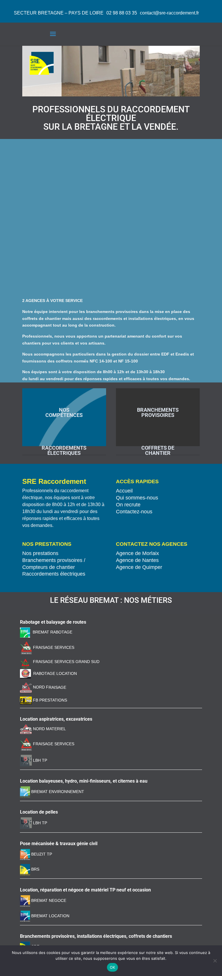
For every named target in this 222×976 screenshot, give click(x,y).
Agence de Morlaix (137, 553)
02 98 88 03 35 (121, 13)
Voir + (64, 390)
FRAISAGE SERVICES (53, 647)
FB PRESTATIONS (49, 700)
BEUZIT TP (41, 854)
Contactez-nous (134, 511)
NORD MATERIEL (49, 728)
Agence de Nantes (137, 560)
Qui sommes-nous (137, 498)
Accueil (124, 491)
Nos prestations (40, 553)
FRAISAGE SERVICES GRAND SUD (65, 661)
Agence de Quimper (139, 567)
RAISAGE (57, 687)
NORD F (40, 687)
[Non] (215, 961)
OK (112, 967)
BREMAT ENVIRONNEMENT (57, 791)
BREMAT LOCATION (50, 915)
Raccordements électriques (53, 574)
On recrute (128, 505)
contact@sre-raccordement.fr (169, 13)
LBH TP (39, 760)
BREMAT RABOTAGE (52, 632)
